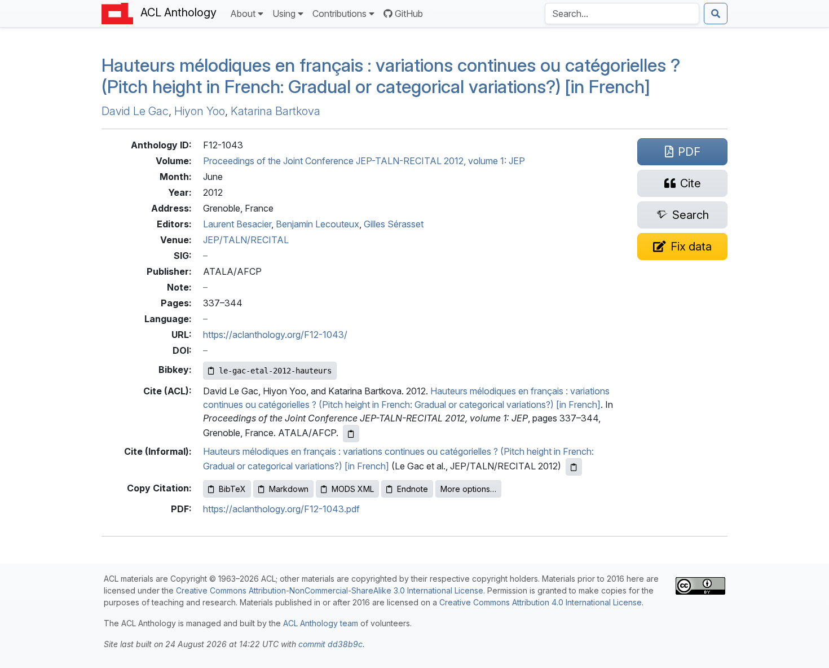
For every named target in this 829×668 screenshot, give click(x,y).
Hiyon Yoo (199, 111)
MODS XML (353, 489)
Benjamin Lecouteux (317, 224)
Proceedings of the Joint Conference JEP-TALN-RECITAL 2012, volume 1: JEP (364, 160)
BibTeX (232, 489)
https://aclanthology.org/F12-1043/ (275, 334)
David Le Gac (135, 111)
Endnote (412, 489)
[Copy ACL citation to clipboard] (351, 433)
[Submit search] (715, 13)
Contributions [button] (339, 13)
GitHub (409, 13)
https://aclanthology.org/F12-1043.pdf (281, 509)
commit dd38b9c (330, 644)
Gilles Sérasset (394, 224)
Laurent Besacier (237, 224)
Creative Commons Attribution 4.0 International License (540, 602)
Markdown (288, 489)
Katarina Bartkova (275, 111)
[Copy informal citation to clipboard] (574, 467)
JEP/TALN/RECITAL (246, 239)
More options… (468, 489)
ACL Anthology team (320, 623)
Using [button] (284, 13)
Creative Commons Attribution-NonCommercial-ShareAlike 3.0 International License (329, 590)
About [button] (242, 13)
